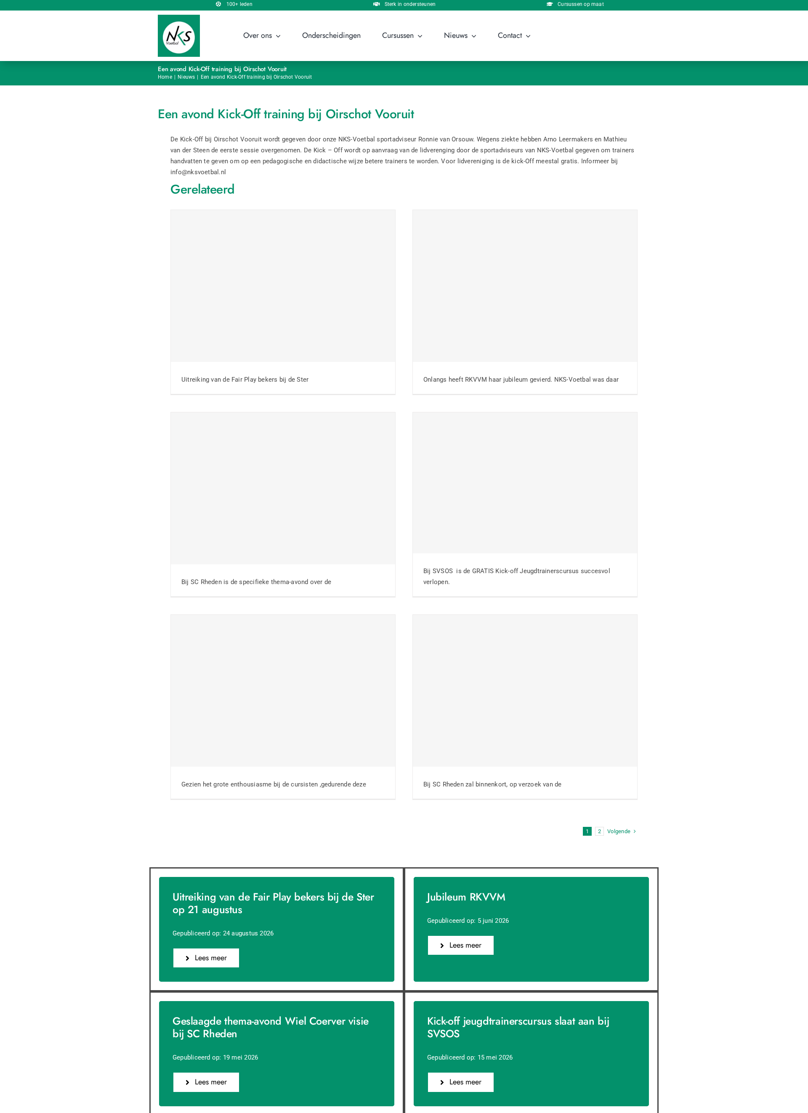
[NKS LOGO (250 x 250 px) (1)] (179, 17)
